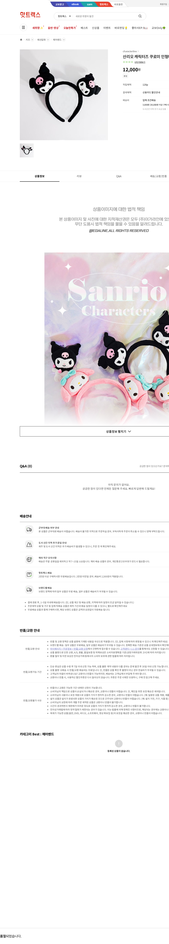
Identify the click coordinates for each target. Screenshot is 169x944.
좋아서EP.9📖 (140, 28)
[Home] (21, 39)
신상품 (95, 28)
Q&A (119, 176)
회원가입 (163, 4)
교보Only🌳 (159, 28)
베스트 (84, 28)
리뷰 (79, 176)
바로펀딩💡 (121, 28)
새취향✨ (37, 28)
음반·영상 (53, 28)
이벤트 (107, 28)
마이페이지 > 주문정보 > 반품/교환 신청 (69, 648)
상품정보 (39, 176)
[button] (134, 62)
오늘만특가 (70, 28)
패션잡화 (41, 39)
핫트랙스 (62, 16)
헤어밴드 (57, 39)
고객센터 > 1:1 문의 (129, 648)
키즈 (28, 39)
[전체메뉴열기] (23, 27)
